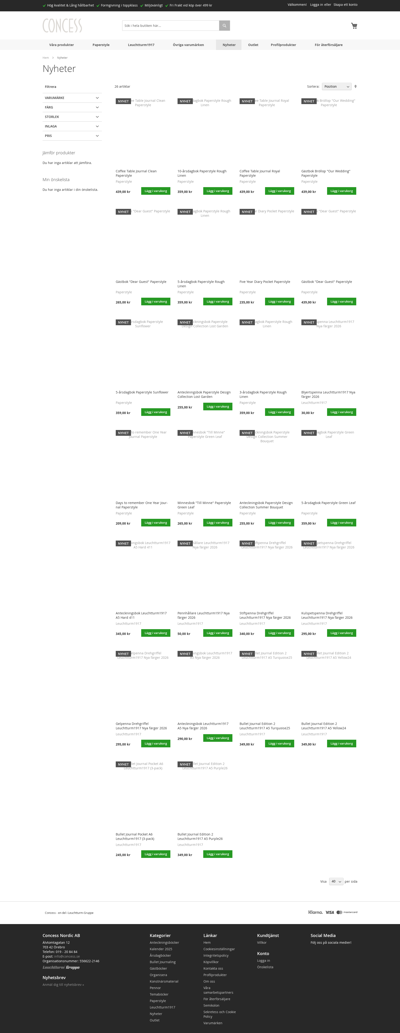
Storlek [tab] (52, 116)
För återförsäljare (329, 45)
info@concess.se (67, 956)
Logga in (316, 4)
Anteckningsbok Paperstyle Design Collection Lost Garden (204, 394)
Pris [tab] (48, 135)
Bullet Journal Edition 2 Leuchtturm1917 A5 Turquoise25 (265, 725)
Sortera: (313, 86)
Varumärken (212, 1023)
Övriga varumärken (188, 45)
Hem (46, 57)
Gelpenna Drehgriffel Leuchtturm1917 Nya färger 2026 (141, 725)
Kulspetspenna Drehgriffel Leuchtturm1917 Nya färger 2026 (327, 615)
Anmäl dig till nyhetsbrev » (63, 984)
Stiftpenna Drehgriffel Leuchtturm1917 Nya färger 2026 (265, 615)
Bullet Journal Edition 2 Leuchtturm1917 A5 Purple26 (200, 836)
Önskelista (265, 967)
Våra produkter (61, 45)
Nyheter (229, 45)
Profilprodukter (283, 45)
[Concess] (62, 26)
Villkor (262, 942)
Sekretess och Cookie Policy (219, 1014)
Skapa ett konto (345, 4)
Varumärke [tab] (54, 98)
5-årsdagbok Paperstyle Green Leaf (328, 503)
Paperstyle (101, 45)
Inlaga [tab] (51, 126)
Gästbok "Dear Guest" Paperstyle (141, 281)
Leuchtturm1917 (141, 45)
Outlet (253, 45)
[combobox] (176, 25)
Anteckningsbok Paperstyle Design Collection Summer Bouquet (266, 505)
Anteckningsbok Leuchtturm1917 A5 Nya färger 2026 (203, 725)
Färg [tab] (49, 107)
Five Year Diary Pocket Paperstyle (265, 281)
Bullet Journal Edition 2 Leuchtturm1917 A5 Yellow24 (323, 725)
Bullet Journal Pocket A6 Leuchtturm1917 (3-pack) (135, 836)
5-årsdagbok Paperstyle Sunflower (142, 392)
